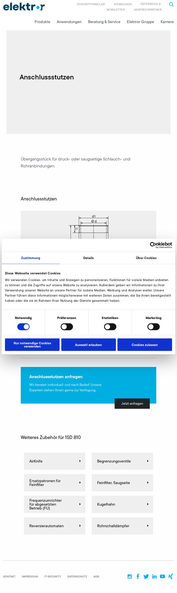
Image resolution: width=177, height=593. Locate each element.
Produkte (42, 22)
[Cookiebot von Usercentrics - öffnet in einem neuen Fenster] (153, 245)
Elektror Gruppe (140, 22)
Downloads (123, 4)
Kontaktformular (91, 4)
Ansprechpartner (147, 10)
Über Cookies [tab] (146, 257)
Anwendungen (69, 22)
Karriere (167, 22)
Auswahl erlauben (88, 344)
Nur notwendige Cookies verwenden (32, 345)
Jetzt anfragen (132, 403)
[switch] (67, 326)
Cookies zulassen (145, 344)
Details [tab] (88, 257)
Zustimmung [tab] (30, 257)
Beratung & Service (104, 22)
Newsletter (116, 10)
